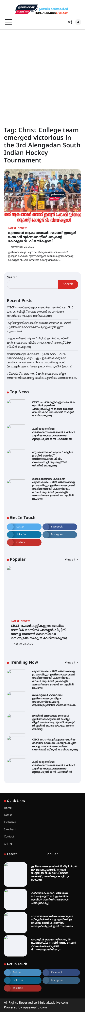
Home (8, 808)
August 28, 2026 (23, 644)
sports (22, 228)
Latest (12, 228)
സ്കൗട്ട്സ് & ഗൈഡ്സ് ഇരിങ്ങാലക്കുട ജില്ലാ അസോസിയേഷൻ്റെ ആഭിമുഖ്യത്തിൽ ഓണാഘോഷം (54, 700)
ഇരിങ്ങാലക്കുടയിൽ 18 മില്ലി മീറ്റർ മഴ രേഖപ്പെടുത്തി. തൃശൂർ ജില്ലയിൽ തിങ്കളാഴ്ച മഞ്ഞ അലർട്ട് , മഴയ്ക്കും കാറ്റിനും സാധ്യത (54, 873)
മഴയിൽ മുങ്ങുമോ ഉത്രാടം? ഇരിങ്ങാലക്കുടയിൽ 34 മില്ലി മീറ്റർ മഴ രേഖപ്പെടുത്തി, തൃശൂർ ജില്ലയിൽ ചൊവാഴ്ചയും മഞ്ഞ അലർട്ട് (53, 722)
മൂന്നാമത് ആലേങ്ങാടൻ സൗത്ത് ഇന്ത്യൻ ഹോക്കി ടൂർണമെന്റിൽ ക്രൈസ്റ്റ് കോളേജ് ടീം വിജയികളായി (42, 237)
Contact (9, 836)
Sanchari (10, 829)
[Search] (78, 22)
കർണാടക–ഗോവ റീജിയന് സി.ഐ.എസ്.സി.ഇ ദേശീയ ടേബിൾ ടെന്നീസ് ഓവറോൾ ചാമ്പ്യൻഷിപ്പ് (50, 898)
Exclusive (10, 822)
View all (70, 559)
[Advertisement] (42, 74)
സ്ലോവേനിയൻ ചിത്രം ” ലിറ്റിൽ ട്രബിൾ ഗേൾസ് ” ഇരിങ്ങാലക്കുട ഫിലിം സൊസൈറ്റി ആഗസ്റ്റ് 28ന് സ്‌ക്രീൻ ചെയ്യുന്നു (39, 343)
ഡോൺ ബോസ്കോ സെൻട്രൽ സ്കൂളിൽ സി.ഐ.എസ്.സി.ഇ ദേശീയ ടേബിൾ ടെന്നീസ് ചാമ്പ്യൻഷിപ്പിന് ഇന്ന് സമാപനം (52, 921)
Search (12, 278)
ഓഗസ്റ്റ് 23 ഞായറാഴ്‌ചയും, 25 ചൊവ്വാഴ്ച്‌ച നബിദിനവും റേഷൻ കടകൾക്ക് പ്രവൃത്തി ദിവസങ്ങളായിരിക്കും (53, 944)
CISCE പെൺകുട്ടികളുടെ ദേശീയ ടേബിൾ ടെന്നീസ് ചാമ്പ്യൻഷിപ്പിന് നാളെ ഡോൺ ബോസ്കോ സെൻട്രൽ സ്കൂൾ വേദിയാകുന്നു (40, 312)
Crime (8, 844)
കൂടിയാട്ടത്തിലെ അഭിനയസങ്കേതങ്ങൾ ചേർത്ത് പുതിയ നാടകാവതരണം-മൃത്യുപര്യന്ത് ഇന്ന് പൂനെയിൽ (39, 327)
